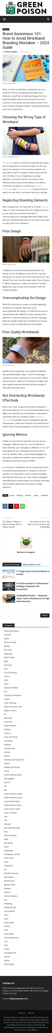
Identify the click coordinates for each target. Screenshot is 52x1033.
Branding (20, 495)
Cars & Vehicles (10, 672)
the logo (44, 207)
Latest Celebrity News (13, 797)
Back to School (10, 642)
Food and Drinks (11, 737)
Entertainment (10, 725)
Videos (7, 960)
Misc (6, 831)
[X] (10, 506)
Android (7, 635)
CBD (6, 680)
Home (5, 25)
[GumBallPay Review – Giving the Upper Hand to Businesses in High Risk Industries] (9, 598)
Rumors (7, 892)
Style (6, 919)
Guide (6, 756)
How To (7, 782)
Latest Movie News (12, 801)
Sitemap (31, 1013)
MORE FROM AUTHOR (31, 565)
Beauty (7, 646)
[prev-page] (4, 607)
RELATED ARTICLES (12, 565)
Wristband (44, 495)
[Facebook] (5, 506)
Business (12, 25)
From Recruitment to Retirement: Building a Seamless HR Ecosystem (32, 586)
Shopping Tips (10, 907)
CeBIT (6, 684)
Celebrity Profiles (11, 688)
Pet (5, 869)
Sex (5, 900)
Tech (6, 930)
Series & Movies (10, 896)
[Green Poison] (26, 8)
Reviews (7, 888)
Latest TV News (10, 812)
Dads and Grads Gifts (13, 706)
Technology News (11, 937)
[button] (4, 19)
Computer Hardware (12, 695)
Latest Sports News (12, 809)
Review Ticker (10, 884)
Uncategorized (10, 953)
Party (6, 862)
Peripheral (8, 865)
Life (5, 820)
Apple (6, 638)
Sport (6, 915)
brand (12, 495)
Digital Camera (10, 710)
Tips (6, 941)
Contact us (22, 1013)
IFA (5, 786)
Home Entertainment (13, 775)
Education (8, 718)
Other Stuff (9, 858)
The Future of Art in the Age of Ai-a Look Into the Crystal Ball (38, 524)
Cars (6, 669)
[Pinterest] (16, 506)
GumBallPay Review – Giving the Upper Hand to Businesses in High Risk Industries (32, 598)
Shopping (8, 903)
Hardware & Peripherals (14, 759)
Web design (9, 964)
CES (5, 691)
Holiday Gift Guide (11, 767)
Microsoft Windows (12, 828)
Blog (6, 661)
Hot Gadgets (9, 778)
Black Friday (9, 657)
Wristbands (7, 163)
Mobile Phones (10, 835)
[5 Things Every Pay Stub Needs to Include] (9, 574)
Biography (8, 653)
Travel (6, 949)
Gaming (7, 744)
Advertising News (11, 631)
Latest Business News (13, 794)
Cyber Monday (10, 703)
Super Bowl (9, 922)
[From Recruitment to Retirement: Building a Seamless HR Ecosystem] (9, 586)
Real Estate (8, 877)
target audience (24, 189)
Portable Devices (11, 873)
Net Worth (8, 843)
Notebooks (8, 850)
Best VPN (8, 650)
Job (5, 790)
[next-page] (8, 607)
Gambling (8, 741)
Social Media (9, 911)
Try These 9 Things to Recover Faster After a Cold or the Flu (12, 524)
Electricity (8, 722)
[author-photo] (26, 549)
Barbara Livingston (11, 52)
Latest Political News (12, 805)
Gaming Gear (9, 748)
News (6, 847)
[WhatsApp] (22, 506)
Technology (9, 934)
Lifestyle (7, 824)
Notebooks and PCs (12, 854)
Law (5, 816)
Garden (7, 752)
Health (7, 763)
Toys (6, 945)
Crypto (7, 699)
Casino (7, 676)
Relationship (9, 881)
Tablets (7, 926)
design (36, 495)
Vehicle (7, 956)
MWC (6, 839)
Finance (7, 733)
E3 (5, 714)
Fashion (7, 729)
